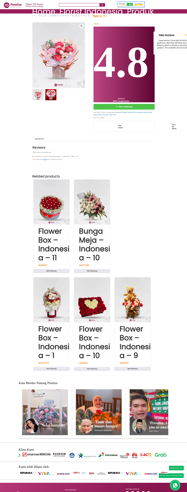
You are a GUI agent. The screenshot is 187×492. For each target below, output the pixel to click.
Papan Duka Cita (176, 468)
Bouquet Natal (141, 112)
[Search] (102, 5)
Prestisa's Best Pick (109, 115)
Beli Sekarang (51, 271)
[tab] (39, 139)
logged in (46, 159)
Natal (150, 112)
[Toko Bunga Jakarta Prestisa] (23, 4)
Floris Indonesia (70, 490)
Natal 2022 (97, 115)
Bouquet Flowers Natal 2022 (125, 112)
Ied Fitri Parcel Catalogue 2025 (171, 476)
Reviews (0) (39, 139)
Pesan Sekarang (125, 106)
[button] (81, 26)
